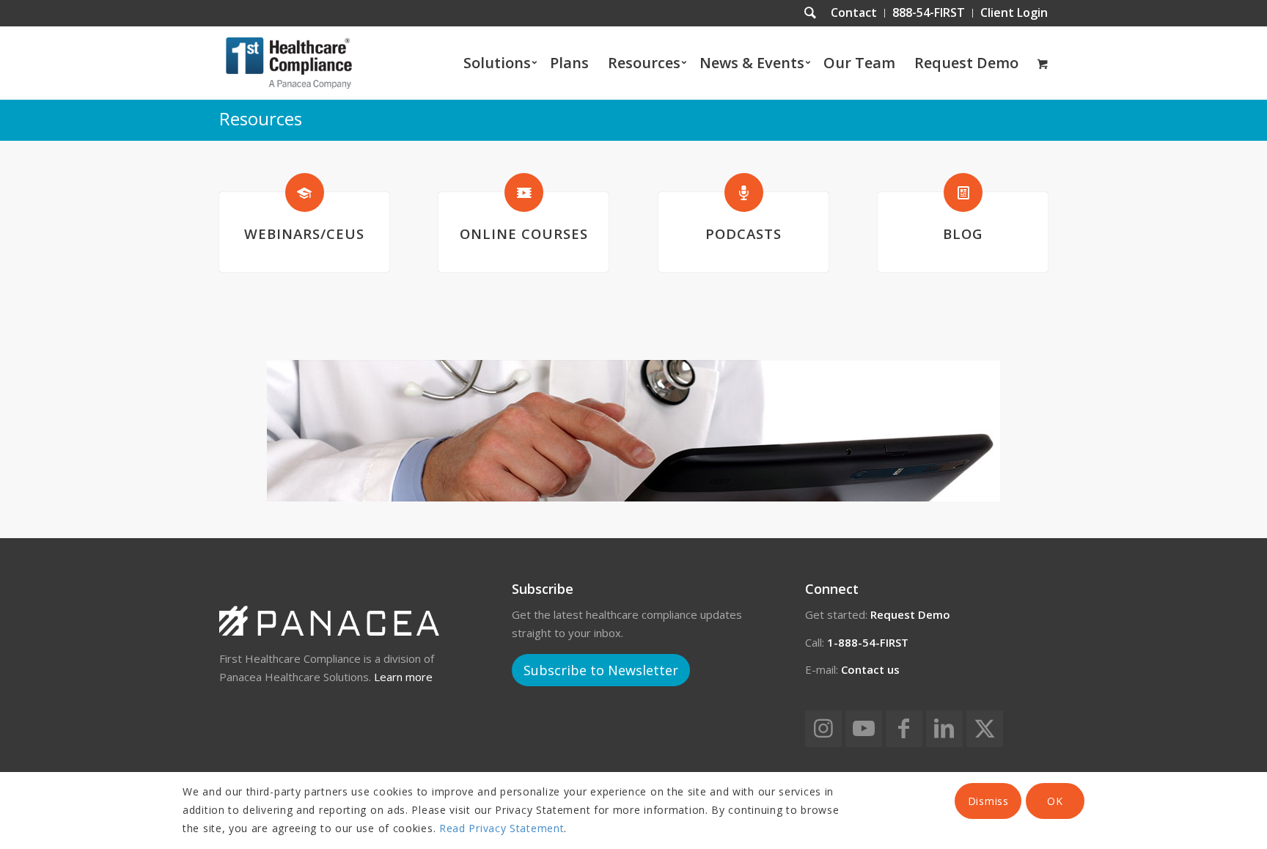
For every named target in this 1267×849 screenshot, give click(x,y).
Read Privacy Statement (501, 828)
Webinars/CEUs (304, 233)
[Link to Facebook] (904, 728)
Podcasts (743, 233)
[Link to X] (984, 728)
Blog (963, 233)
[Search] (810, 13)
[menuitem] (854, 13)
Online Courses (524, 233)
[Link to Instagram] (823, 728)
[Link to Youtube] (863, 728)
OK (1054, 801)
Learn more (403, 676)
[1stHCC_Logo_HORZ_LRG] (289, 63)
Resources (260, 118)
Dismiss (988, 801)
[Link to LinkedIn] (944, 728)
